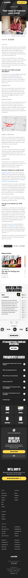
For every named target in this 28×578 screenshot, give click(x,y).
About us (3, 497)
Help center (4, 493)
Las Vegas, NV (17, 526)
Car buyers (4, 531)
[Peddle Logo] (7, 2)
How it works (4, 495)
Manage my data (12, 571)
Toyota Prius (17, 542)
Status (17, 571)
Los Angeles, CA (18, 531)
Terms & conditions (10, 568)
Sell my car (4, 526)
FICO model (16, 77)
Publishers (17, 495)
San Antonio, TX (5, 544)
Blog (2, 502)
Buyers (16, 493)
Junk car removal (5, 535)
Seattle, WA (4, 549)
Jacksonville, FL (5, 542)
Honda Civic (17, 540)
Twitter (3, 516)
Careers (3, 506)
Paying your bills (6, 172)
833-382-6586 (14, 563)
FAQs (3, 504)
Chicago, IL (17, 535)
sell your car (12, 225)
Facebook (4, 514)
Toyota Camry (17, 549)
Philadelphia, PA (18, 529)
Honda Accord (17, 544)
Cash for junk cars (5, 529)
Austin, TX (17, 533)
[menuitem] (14, 364)
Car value (3, 533)
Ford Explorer (17, 546)
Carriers (16, 497)
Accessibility (9, 570)
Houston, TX (4, 540)
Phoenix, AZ (4, 546)
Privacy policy (18, 568)
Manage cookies (16, 570)
